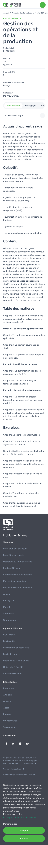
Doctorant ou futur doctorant (17, 561)
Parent (6, 607)
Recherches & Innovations (16, 660)
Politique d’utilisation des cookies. (20, 817)
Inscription (8, 688)
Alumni (6, 594)
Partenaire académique (14, 581)
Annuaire (7, 694)
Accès (6, 707)
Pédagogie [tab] (30, 105)
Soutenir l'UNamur (12, 673)
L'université (9, 634)
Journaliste (8, 613)
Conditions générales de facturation (19, 774)
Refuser (24, 838)
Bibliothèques (10, 720)
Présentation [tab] (13, 105)
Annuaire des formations (22, 13)
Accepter (24, 830)
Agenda (7, 701)
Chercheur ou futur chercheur (17, 574)
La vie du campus (11, 654)
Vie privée (28, 763)
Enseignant (9, 600)
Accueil (6, 13)
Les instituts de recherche (16, 647)
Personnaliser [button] (10, 823)
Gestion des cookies (12, 769)
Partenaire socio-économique (17, 587)
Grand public (9, 620)
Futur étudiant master (14, 555)
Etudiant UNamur (12, 568)
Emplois (7, 714)
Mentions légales (10, 763)
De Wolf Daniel (11, 95)
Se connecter (9, 727)
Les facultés (9, 641)
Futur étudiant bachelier (15, 548)
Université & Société (13, 667)
